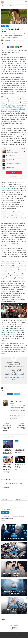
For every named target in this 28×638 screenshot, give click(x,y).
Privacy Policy (14, 627)
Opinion (3, 25)
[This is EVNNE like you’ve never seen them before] (14, 569)
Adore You (22, 67)
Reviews (5, 441)
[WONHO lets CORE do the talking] (14, 532)
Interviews (14, 535)
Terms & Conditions (14, 625)
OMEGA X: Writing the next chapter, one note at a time (14, 556)
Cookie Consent (14, 628)
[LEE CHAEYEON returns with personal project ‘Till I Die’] (14, 587)
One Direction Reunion (8, 188)
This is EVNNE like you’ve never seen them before (14, 574)
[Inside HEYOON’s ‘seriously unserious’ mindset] (14, 605)
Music (7, 25)
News (16, 456)
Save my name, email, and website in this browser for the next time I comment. (13, 508)
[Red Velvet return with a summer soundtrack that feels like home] (8, 459)
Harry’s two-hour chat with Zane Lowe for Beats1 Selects (13, 109)
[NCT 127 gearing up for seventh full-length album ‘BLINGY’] (20, 459)
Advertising (14, 624)
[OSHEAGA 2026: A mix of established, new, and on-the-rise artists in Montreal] (8, 444)
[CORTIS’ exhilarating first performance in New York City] (20, 444)
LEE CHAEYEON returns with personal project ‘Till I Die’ (14, 592)
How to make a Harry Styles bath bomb (21, 427)
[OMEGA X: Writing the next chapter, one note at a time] (14, 550)
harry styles (6, 388)
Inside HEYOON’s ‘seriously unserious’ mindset (14, 610)
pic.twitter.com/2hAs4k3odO (14, 374)
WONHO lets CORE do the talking (14, 538)
